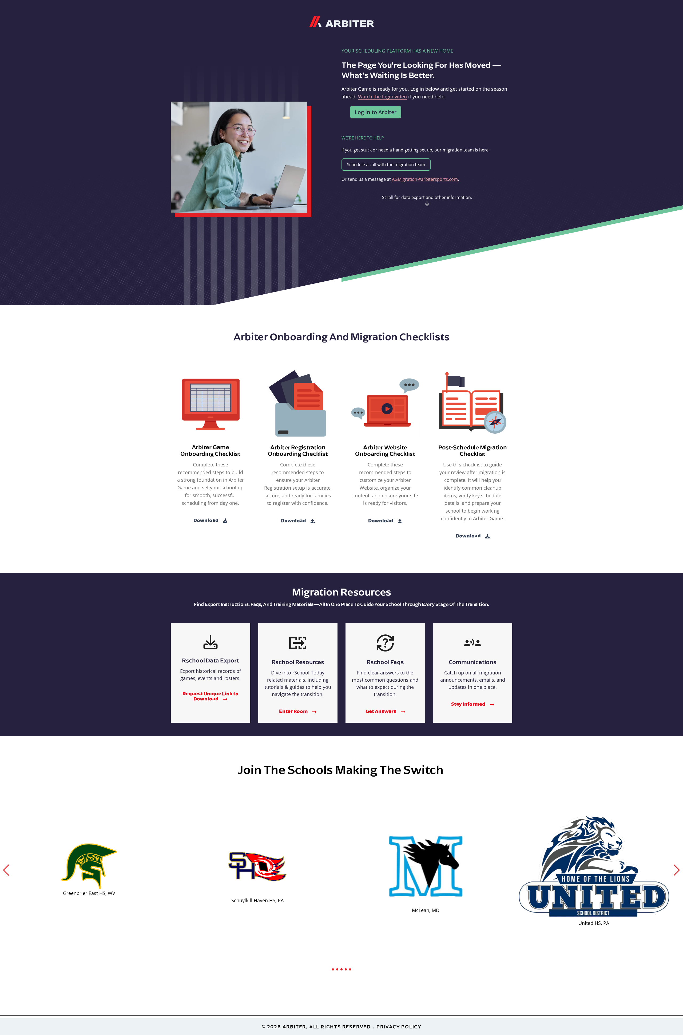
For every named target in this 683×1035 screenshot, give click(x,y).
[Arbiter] (341, 21)
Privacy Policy (399, 1027)
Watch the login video (382, 96)
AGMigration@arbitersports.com (425, 179)
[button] (6, 870)
